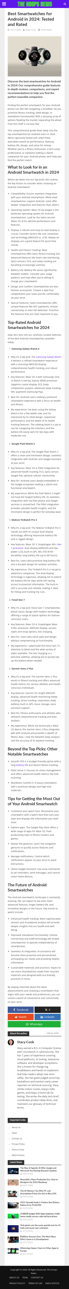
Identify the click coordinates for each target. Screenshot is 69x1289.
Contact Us (17, 1138)
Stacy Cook (30, 29)
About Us (16, 1127)
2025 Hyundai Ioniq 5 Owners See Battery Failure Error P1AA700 (40, 1204)
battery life (22, 765)
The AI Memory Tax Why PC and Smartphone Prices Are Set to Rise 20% (38, 1192)
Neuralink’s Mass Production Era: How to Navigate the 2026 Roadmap (39, 1181)
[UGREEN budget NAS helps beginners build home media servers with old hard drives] (13, 1215)
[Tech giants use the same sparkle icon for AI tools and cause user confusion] (13, 1228)
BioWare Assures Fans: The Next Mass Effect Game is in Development (38, 1238)
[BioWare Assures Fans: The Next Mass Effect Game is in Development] (13, 1239)
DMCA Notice (18, 1155)
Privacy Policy (18, 1144)
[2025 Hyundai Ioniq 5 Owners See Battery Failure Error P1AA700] (13, 1205)
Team (14, 1132)
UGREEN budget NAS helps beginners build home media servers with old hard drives (40, 1215)
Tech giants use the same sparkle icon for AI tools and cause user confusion (40, 1226)
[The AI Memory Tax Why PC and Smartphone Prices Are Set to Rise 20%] (13, 1193)
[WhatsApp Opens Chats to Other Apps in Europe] (13, 1250)
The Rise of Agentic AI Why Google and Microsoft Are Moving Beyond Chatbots (38, 1169)
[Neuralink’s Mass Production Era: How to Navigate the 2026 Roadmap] (13, 1182)
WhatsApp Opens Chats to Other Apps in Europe (39, 1249)
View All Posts (53, 1033)
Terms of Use (18, 1149)
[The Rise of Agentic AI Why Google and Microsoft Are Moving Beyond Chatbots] (13, 1170)
